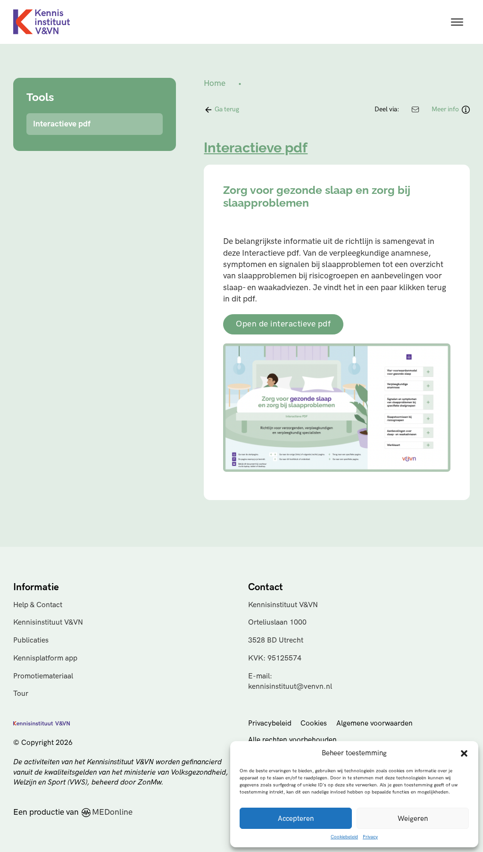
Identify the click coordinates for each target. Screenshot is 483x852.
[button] (464, 753)
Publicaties (31, 640)
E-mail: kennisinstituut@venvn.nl (290, 681)
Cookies (313, 723)
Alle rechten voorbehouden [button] (292, 739)
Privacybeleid (269, 723)
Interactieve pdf (62, 124)
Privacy (370, 837)
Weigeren (413, 818)
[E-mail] (415, 109)
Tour (20, 693)
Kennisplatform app (45, 658)
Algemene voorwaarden (374, 723)
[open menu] (457, 22)
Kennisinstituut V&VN (48, 622)
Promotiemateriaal (43, 676)
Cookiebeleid (344, 837)
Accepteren (296, 818)
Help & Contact (37, 605)
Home (214, 83)
